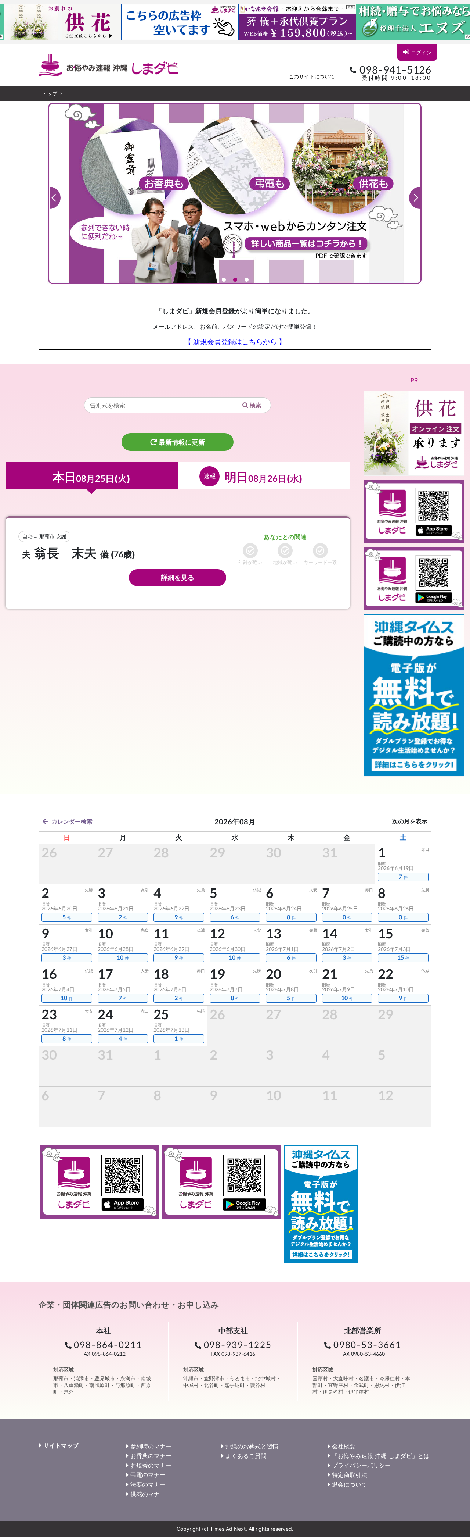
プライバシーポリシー (361, 1465)
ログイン (421, 52)
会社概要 (343, 1446)
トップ (49, 93)
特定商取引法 (349, 1475)
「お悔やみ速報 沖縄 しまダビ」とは (381, 1455)
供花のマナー (148, 1494)
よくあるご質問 (246, 1455)
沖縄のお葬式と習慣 (251, 1446)
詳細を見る (177, 577)
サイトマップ (61, 1445)
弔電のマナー (148, 1475)
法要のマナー (148, 1484)
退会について (349, 1484)
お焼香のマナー (150, 1465)
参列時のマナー (150, 1446)
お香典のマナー (150, 1455)
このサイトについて (312, 76)
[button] (55, 198)
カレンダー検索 (72, 822)
